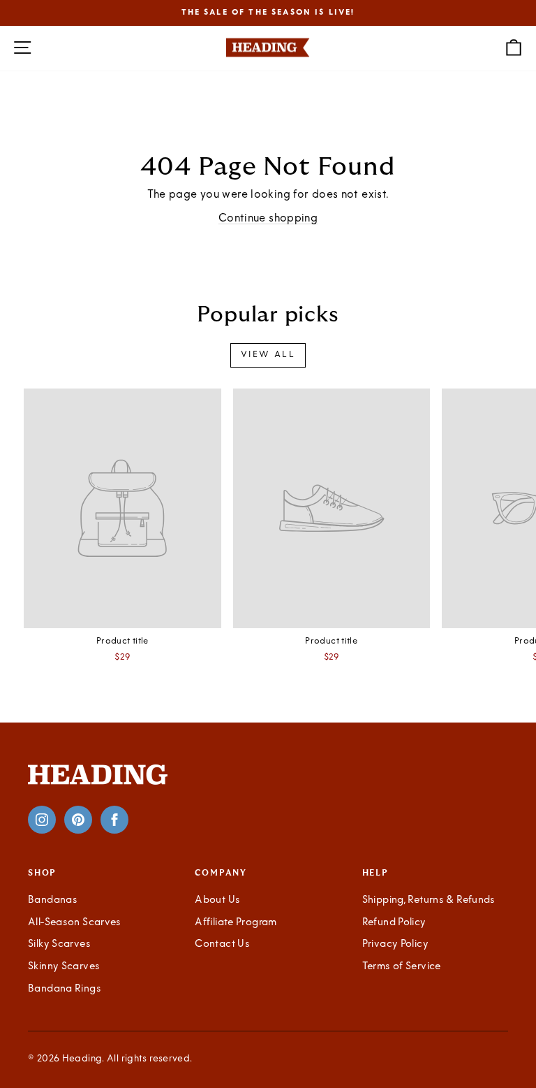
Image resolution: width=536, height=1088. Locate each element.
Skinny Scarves (64, 966)
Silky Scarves (59, 944)
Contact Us (222, 944)
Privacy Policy (395, 944)
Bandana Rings (64, 989)
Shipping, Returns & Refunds (429, 900)
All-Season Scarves (74, 922)
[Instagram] (42, 820)
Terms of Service (401, 966)
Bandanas (52, 900)
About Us (217, 900)
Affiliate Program (235, 922)
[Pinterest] (78, 820)
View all (268, 355)
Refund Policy (394, 922)
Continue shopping (268, 219)
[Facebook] (114, 820)
